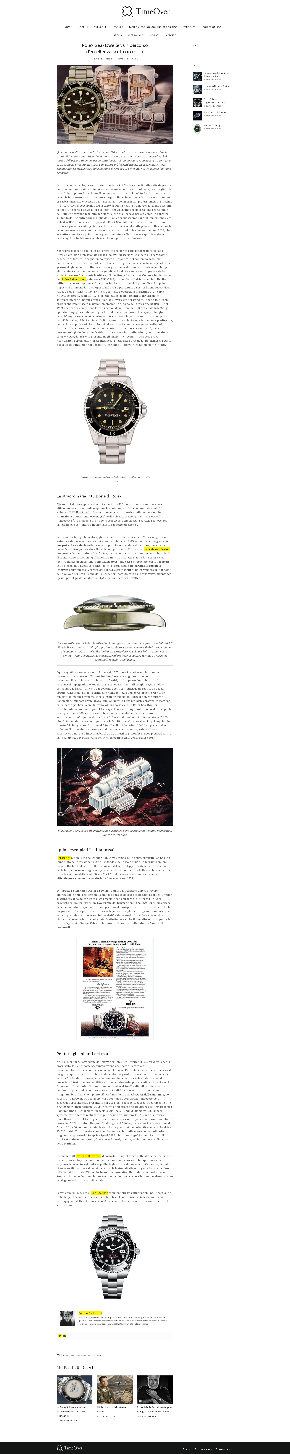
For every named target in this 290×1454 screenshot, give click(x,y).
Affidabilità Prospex (213, 125)
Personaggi (136, 35)
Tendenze (189, 27)
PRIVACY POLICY (226, 1449)
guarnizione (157, 549)
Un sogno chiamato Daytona (217, 86)
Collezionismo (212, 27)
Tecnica (118, 27)
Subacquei (100, 27)
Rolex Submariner (78, 1356)
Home (67, 27)
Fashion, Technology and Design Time (153, 27)
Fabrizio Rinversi (214, 80)
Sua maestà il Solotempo (215, 112)
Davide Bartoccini (103, 59)
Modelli (83, 27)
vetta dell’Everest (89, 1156)
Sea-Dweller (100, 1193)
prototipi (64, 858)
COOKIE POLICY (205, 1449)
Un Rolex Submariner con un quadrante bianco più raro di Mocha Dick (71, 1411)
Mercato (171, 35)
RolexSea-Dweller (95, 1356)
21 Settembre (122, 59)
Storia (117, 35)
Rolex (65, 1356)
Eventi (155, 35)
